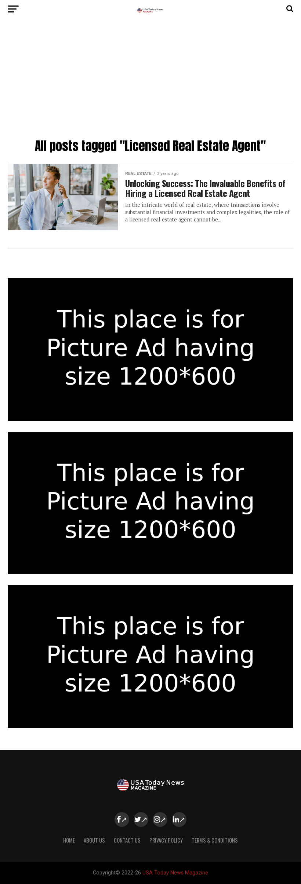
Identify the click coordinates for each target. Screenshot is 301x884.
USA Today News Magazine (175, 873)
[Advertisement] (150, 80)
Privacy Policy (166, 840)
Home (69, 840)
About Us (94, 840)
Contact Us (127, 840)
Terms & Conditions (215, 840)
